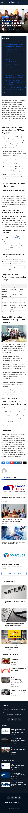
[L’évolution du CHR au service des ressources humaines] (5, 661)
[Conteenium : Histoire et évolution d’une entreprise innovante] (14, 592)
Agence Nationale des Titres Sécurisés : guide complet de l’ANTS (13, 498)
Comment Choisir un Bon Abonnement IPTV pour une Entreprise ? (14, 82)
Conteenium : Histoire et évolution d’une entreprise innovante (15, 602)
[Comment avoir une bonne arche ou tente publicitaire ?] (5, 670)
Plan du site (22, 804)
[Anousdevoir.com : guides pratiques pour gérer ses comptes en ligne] (14, 533)
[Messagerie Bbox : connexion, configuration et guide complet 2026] (14, 555)
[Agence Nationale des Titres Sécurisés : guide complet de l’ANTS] (14, 488)
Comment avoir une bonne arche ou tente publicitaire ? (18, 670)
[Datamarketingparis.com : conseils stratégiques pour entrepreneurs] (14, 511)
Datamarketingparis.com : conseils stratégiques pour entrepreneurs (11, 520)
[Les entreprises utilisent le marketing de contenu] (14, 637)
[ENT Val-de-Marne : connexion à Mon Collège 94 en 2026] (5, 775)
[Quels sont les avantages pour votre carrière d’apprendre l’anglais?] (5, 731)
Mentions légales (16, 802)
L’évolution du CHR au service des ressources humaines (18, 661)
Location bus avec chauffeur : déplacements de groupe (18, 740)
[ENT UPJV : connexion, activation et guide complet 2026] (5, 784)
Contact (7, 802)
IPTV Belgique (18, 238)
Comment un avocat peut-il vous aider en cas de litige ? (18, 692)
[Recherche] (26, 2)
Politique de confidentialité (10, 804)
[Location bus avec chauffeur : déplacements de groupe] (5, 740)
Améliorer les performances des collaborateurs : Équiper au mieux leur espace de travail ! (18, 681)
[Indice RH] (14, 2)
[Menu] (2, 2)
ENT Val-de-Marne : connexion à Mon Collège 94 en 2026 (18, 775)
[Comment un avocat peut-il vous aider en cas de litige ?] (5, 692)
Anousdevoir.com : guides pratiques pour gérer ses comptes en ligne (13, 542)
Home (2, 6)
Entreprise (5, 16)
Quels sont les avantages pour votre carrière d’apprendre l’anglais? (18, 731)
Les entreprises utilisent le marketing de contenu (13, 646)
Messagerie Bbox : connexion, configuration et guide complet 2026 (12, 565)
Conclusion (9, 92)
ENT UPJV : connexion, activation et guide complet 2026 (18, 784)
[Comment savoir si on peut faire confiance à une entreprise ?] (14, 615)
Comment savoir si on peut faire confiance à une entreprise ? (14, 624)
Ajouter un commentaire (14, 573)
